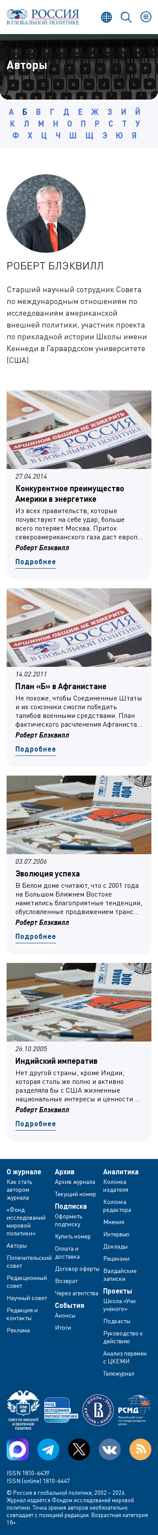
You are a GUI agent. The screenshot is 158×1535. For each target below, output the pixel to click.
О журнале (24, 1172)
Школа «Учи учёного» (119, 1304)
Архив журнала (75, 1181)
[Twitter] (79, 1449)
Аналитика (121, 1172)
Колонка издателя (115, 1185)
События (69, 1305)
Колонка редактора (117, 1205)
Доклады (115, 1246)
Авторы (17, 1245)
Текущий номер (75, 1193)
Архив (65, 1172)
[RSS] (140, 1449)
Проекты (117, 1291)
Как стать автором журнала (19, 1189)
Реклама (18, 1330)
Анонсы (65, 1315)
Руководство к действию (123, 1337)
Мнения (113, 1221)
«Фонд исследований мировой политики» (26, 1221)
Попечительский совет (29, 1261)
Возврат (66, 1280)
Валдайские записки (119, 1274)
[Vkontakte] (110, 1449)
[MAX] (18, 1449)
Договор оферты (77, 1268)
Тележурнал (118, 1373)
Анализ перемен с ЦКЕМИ (125, 1357)
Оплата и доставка (67, 1252)
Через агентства (76, 1293)
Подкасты (116, 1321)
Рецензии (116, 1258)
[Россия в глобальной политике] (43, 16)
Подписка (71, 1206)
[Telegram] (48, 1449)
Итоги (63, 1327)
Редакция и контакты (22, 1313)
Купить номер (73, 1236)
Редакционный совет (27, 1281)
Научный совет (27, 1297)
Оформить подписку (68, 1220)
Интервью (116, 1234)
